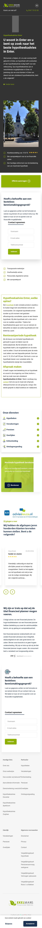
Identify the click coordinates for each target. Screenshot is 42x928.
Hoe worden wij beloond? (12, 777)
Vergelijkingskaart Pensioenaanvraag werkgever (27, 864)
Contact (24, 847)
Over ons (6, 766)
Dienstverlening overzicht (12, 788)
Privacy (23, 842)
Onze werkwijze (8, 771)
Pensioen (24, 783)
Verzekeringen (26, 771)
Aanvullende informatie (11, 783)
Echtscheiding (26, 777)
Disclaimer (25, 836)
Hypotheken (25, 766)
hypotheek (10, 305)
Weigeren (8, 924)
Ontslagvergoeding (28, 794)
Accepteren (30, 924)
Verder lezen (10, 84)
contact (6, 382)
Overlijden (24, 788)
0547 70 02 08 (33, 10)
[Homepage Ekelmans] (11, 5)
